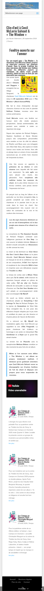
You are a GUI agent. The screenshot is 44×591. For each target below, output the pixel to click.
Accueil (13, 579)
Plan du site (16, 582)
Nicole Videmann (15, 38)
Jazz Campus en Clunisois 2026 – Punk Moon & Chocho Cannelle (26, 461)
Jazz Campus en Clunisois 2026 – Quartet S (24, 412)
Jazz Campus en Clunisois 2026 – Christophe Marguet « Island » (25, 518)
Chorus (10, 41)
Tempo (31, 417)
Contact (27, 582)
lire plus (11, 443)
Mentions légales (25, 579)
